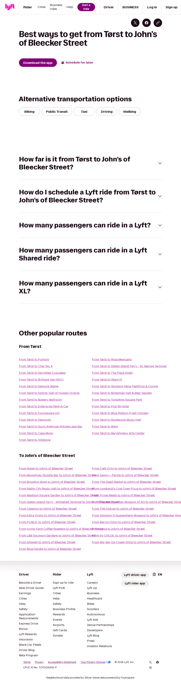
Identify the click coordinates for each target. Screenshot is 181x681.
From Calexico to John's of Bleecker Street (48, 509)
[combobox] (157, 574)
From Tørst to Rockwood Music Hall (116, 420)
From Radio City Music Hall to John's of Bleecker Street (57, 489)
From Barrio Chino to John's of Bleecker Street (123, 522)
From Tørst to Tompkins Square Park (117, 400)
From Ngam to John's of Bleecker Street (46, 468)
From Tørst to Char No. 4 (35, 366)
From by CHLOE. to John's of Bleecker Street (122, 536)
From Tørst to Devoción (35, 420)
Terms (27, 662)
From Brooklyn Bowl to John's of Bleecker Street (52, 482)
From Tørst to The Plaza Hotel (112, 373)
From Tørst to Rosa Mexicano (112, 359)
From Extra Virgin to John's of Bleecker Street (50, 515)
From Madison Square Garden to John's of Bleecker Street (58, 495)
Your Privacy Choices (93, 662)
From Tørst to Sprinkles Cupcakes (42, 373)
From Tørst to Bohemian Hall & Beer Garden (122, 393)
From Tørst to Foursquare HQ (39, 413)
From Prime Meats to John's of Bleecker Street (123, 495)
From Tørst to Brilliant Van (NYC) (41, 380)
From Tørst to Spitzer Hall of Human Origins (49, 393)
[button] (90, 163)
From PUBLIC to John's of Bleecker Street (47, 522)
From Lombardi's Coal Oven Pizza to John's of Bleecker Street (134, 489)
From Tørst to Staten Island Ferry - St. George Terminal (129, 366)
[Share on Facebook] (146, 23)
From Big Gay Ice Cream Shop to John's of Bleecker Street (131, 542)
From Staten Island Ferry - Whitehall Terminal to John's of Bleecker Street (69, 502)
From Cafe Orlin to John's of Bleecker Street (122, 468)
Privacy (39, 662)
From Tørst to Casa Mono (36, 433)
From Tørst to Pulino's (34, 359)
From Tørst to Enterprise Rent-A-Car (43, 406)
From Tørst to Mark (105, 426)
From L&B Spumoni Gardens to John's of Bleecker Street (57, 536)
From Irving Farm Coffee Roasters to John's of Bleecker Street (61, 529)
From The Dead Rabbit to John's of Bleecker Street (126, 482)
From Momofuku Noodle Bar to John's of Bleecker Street (57, 475)
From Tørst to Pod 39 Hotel (110, 406)
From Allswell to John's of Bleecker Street (47, 542)
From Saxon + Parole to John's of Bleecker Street (125, 475)
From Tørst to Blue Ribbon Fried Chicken (120, 413)
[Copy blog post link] (158, 23)
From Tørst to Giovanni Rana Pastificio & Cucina (125, 386)
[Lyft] (10, 7)
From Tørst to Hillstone (35, 440)
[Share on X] (135, 23)
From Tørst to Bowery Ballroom (40, 400)
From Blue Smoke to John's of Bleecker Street (50, 549)
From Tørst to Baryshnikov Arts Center (118, 433)
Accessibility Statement (62, 662)
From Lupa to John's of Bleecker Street (118, 529)
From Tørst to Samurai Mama (38, 386)
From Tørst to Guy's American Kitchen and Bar (50, 426)
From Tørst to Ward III (107, 380)
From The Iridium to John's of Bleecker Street (123, 509)
